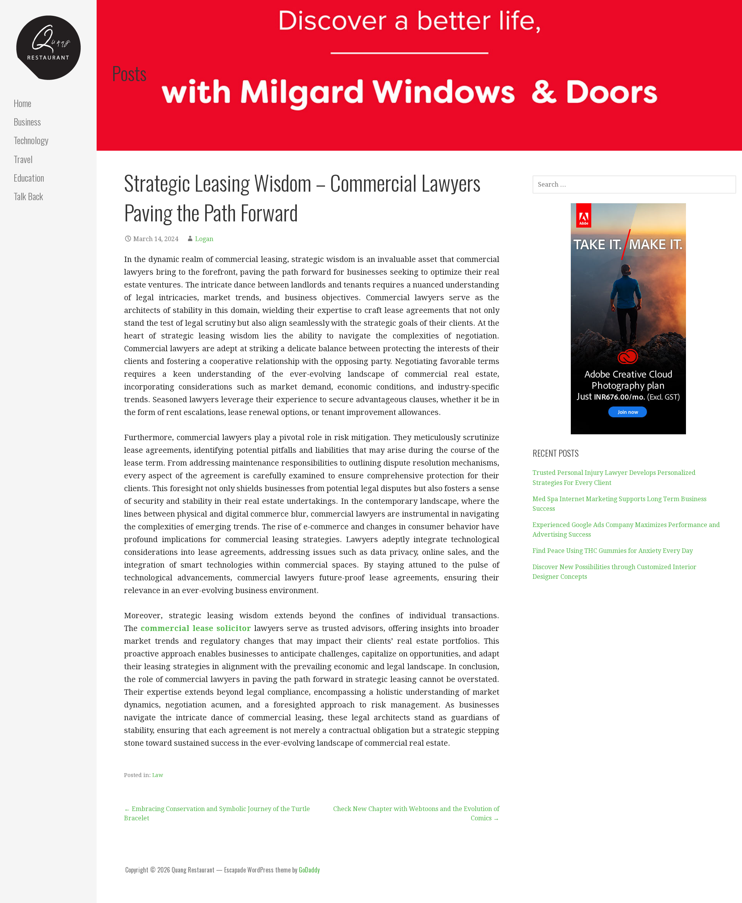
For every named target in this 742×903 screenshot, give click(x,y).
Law (157, 775)
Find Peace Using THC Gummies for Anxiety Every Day (613, 550)
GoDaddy (309, 869)
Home (22, 103)
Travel (23, 159)
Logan (204, 239)
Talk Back (28, 196)
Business (27, 121)
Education (29, 177)
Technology (31, 140)
